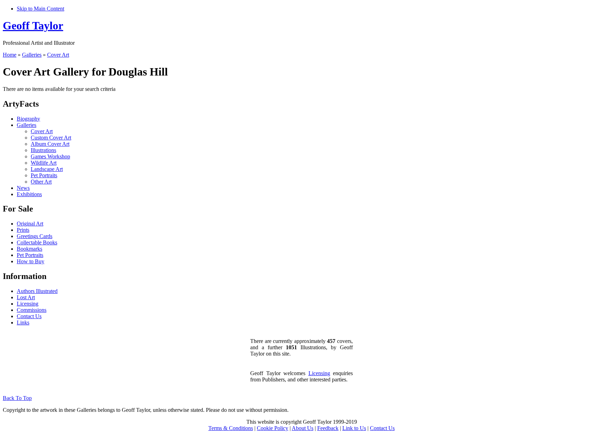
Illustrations (43, 150)
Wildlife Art (44, 163)
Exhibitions (29, 194)
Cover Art (58, 55)
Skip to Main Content (40, 9)
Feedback (327, 428)
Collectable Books (37, 242)
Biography (28, 119)
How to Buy (30, 261)
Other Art (41, 182)
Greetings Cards (34, 236)
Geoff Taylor (33, 25)
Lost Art (26, 297)
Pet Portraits (44, 175)
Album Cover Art (50, 144)
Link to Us (354, 428)
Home (9, 55)
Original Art (30, 224)
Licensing (27, 304)
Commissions (31, 310)
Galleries (32, 55)
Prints (23, 230)
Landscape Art (47, 169)
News (23, 188)
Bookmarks (29, 249)
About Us (302, 428)
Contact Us (29, 316)
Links (23, 322)
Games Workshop (50, 156)
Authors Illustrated (37, 291)
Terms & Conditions (230, 428)
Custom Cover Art (51, 138)
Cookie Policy (272, 428)
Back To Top (17, 398)
